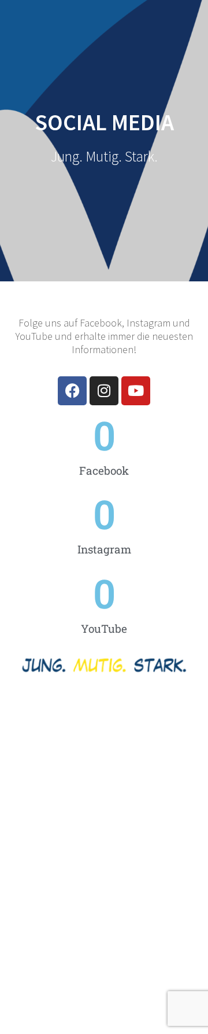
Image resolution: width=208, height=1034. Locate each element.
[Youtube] (135, 390)
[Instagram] (104, 390)
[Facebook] (72, 390)
